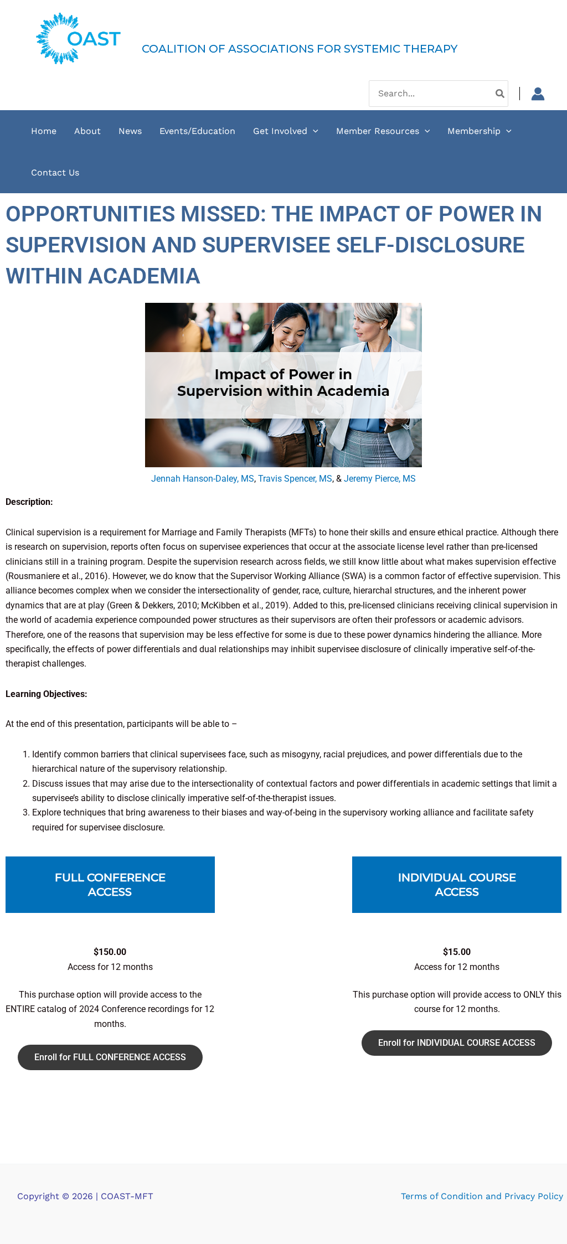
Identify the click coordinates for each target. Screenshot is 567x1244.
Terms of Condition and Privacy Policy (482, 1196)
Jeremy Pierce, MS (380, 478)
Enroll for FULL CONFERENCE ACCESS (110, 1057)
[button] (312, 131)
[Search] (500, 93)
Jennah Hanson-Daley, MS (202, 478)
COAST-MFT (192, 29)
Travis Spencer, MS (295, 478)
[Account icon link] (538, 94)
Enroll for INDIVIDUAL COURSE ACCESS (456, 1042)
